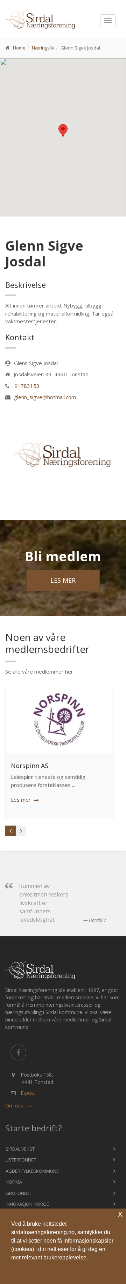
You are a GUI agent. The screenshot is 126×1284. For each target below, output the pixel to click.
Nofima (14, 1182)
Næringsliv (43, 48)
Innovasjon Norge (27, 1204)
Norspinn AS (29, 765)
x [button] (120, 1213)
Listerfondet (21, 1160)
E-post (28, 1093)
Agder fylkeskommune (32, 1171)
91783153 (27, 385)
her (69, 671)
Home (19, 48)
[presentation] (10, 831)
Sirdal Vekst (20, 1149)
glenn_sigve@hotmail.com (45, 397)
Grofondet (19, 1193)
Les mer (63, 580)
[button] (63, 1270)
